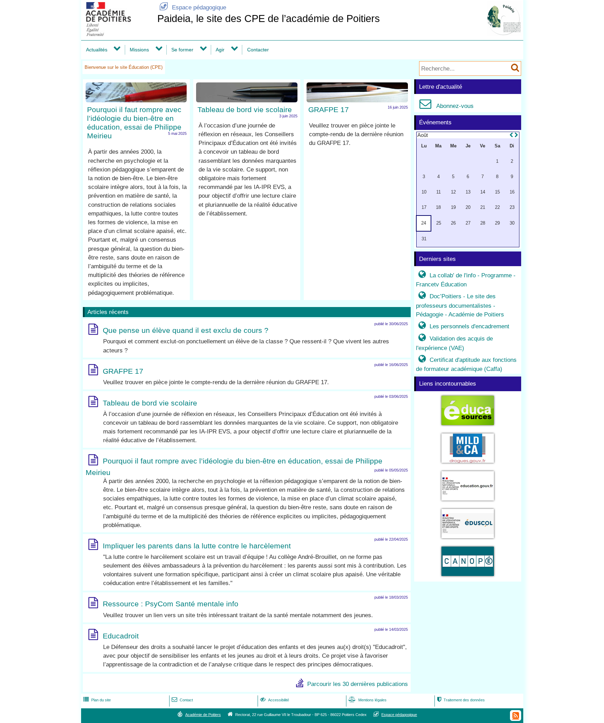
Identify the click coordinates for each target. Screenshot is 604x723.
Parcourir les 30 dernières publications (357, 684)
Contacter (258, 49)
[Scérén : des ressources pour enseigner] (467, 577)
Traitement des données (460, 700)
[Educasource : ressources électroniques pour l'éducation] (467, 426)
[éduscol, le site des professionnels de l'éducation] (467, 539)
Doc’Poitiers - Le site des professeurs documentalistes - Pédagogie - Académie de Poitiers (460, 305)
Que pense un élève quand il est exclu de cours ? (185, 331)
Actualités (96, 49)
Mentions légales (367, 700)
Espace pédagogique (192, 7)
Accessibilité (274, 700)
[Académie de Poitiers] (118, 34)
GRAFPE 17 (328, 109)
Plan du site (97, 700)
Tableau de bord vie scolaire (244, 109)
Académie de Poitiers (203, 715)
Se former (182, 49)
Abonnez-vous (446, 106)
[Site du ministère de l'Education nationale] (467, 501)
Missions (139, 49)
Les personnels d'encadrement (463, 326)
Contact (182, 700)
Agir (220, 49)
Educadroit (121, 636)
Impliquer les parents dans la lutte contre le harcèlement (197, 546)
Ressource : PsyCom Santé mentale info (170, 604)
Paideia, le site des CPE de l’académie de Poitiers (268, 18)
